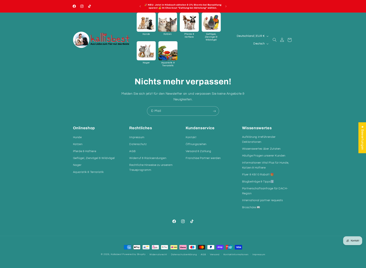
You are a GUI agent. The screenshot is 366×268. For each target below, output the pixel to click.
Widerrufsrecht (158, 254)
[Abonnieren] (214, 111)
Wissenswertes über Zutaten (261, 148)
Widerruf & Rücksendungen (147, 158)
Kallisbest (116, 254)
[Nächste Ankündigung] (226, 6)
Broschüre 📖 (251, 207)
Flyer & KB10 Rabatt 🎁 (258, 174)
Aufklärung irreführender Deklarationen (259, 139)
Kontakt (191, 137)
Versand (214, 254)
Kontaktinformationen (236, 254)
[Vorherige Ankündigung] (140, 6)
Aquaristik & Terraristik (88, 172)
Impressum (136, 137)
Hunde (77, 137)
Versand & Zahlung (198, 151)
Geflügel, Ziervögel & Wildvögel (94, 158)
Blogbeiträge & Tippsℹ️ (258, 181)
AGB (132, 151)
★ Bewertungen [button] (362, 137)
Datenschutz (138, 144)
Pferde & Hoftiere (84, 151)
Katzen (78, 144)
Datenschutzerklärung (184, 254)
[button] (146, 24)
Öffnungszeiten (196, 144)
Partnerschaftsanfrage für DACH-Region (265, 191)
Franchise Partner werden (203, 158)
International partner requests (262, 200)
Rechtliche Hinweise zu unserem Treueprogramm (151, 167)
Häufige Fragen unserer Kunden (263, 155)
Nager (77, 165)
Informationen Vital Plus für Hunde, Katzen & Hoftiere (265, 165)
